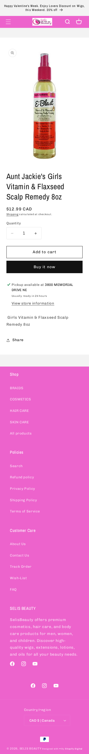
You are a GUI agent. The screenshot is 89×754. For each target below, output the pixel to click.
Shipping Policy (23, 500)
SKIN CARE (19, 422)
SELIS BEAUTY (31, 748)
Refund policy (22, 477)
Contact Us (19, 555)
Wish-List (18, 578)
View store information (33, 303)
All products (21, 433)
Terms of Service (25, 511)
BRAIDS (16, 388)
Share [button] (17, 340)
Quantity (13, 223)
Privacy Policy (22, 489)
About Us (18, 544)
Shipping (12, 214)
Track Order (21, 567)
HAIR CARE (19, 411)
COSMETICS (20, 399)
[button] (8, 21)
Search (16, 466)
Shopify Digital (73, 749)
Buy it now (44, 266)
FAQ (13, 589)
